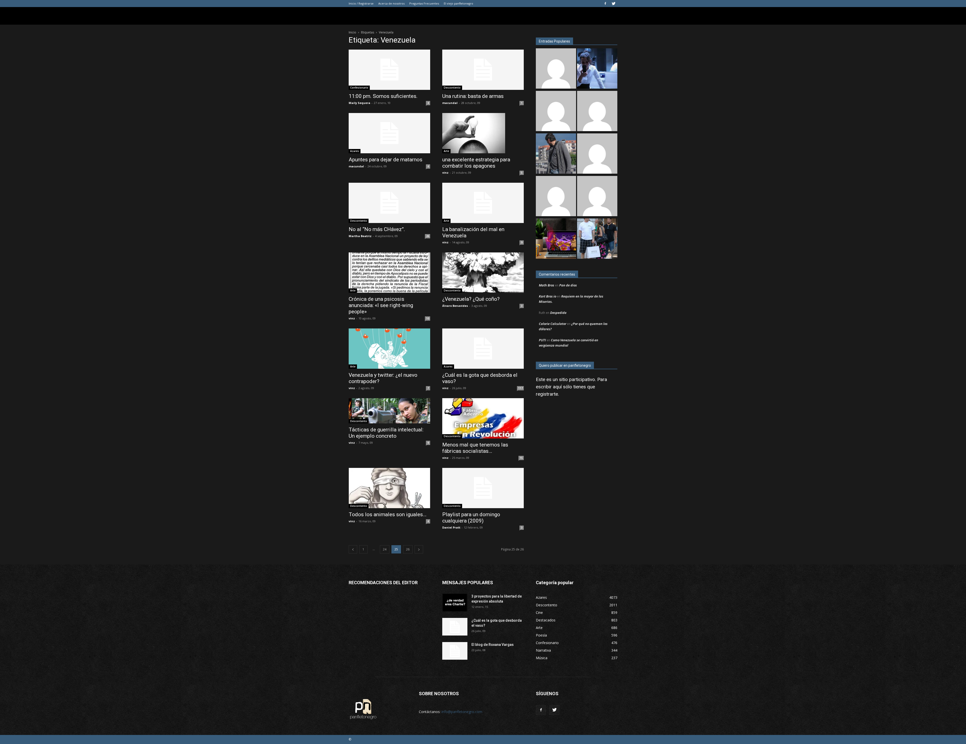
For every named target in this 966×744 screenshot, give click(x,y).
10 (427, 318)
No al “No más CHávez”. (377, 229)
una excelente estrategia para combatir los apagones (476, 163)
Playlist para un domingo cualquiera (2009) (471, 517)
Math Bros (546, 285)
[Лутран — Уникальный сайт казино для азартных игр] (597, 196)
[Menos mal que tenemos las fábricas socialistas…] (483, 418)
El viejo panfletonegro (458, 3)
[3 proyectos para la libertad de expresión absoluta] (454, 602)
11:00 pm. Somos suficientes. (383, 96)
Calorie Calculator (552, 323)
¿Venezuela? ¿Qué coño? (471, 299)
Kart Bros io (547, 296)
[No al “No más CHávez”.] (389, 203)
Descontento (452, 87)
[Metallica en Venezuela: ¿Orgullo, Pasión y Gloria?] (597, 239)
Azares (354, 151)
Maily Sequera (359, 103)
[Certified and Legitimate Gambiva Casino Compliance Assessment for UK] (597, 154)
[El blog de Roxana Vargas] (454, 651)
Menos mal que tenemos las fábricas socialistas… (475, 448)
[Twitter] (613, 3)
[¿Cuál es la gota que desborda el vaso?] (483, 348)
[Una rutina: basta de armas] (483, 70)
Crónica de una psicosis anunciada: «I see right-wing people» (381, 305)
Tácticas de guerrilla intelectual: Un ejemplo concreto (386, 433)
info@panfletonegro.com (461, 711)
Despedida (558, 312)
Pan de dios (568, 285)
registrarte (547, 394)
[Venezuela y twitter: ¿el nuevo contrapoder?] (389, 348)
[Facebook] (605, 3)
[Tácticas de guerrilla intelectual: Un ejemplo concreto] (389, 410)
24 (384, 549)
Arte (446, 151)
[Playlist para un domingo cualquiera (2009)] (483, 488)
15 (521, 458)
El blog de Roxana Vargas (492, 645)
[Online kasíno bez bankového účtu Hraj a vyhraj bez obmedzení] (556, 239)
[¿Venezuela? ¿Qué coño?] (483, 272)
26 (427, 236)
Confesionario (359, 87)
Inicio (352, 32)
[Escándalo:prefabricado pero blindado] (597, 111)
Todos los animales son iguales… (387, 514)
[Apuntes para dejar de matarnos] (389, 133)
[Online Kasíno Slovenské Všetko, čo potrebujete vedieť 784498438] (556, 111)
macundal (450, 103)
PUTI (542, 340)
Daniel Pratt (451, 527)
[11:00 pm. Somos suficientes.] (389, 70)
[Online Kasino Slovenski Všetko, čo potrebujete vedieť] (556, 69)
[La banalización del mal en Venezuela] (483, 203)
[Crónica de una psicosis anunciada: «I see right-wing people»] (389, 272)
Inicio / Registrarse (361, 3)
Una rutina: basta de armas (473, 96)
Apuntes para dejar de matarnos (385, 160)
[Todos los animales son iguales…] (389, 488)
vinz (445, 172)
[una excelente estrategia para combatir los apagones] (483, 133)
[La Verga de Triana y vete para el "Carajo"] (556, 154)
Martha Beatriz (360, 236)
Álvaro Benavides (455, 306)
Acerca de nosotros (391, 3)
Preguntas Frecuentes (424, 3)
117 (520, 388)
